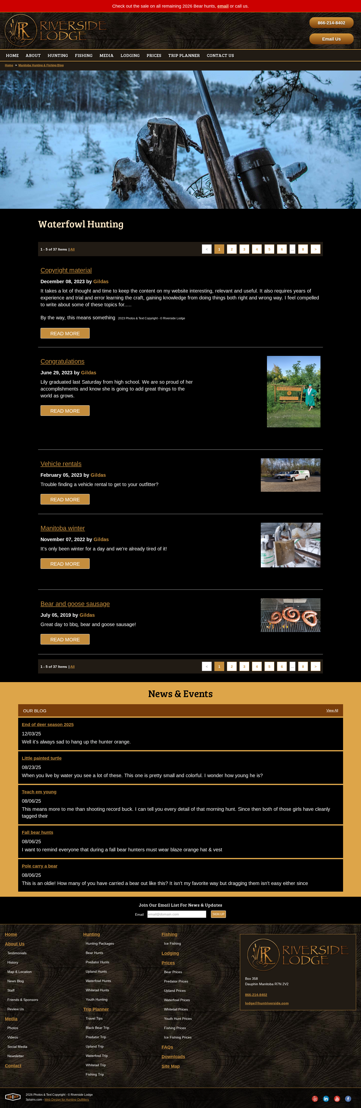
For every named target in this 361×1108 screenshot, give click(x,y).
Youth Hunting (97, 999)
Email (139, 914)
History (12, 962)
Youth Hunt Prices (178, 1019)
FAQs (167, 1047)
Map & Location (19, 972)
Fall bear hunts (37, 832)
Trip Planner (96, 1009)
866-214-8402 (331, 22)
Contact (13, 1065)
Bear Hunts (94, 953)
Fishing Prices (175, 1028)
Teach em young (39, 791)
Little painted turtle (42, 758)
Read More (65, 333)
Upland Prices (175, 991)
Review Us (15, 1009)
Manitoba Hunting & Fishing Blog (41, 65)
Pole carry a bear (39, 866)
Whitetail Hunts (97, 990)
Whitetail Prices (176, 1009)
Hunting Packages (100, 943)
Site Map (171, 1066)
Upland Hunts (96, 971)
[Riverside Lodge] (298, 955)
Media (11, 1018)
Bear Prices (173, 972)
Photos (12, 1028)
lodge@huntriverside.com (267, 1003)
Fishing (169, 934)
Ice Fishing (172, 943)
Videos (12, 1037)
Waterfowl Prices (177, 1000)
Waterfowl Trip (97, 1056)
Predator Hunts (97, 962)
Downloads (173, 1056)
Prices (168, 962)
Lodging (170, 953)
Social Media (17, 1047)
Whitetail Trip (96, 1065)
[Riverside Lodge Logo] (55, 30)
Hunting (91, 934)
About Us (15, 943)
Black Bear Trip (97, 1028)
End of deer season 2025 (48, 724)
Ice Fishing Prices (178, 1037)
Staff (10, 990)
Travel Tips (94, 1018)
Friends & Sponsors (22, 1000)
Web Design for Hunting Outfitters (66, 1099)
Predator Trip (96, 1037)
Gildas (101, 281)
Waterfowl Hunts (98, 981)
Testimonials (17, 953)
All (72, 249)
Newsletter (15, 1056)
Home (9, 65)
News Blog (15, 981)
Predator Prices (176, 981)
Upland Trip (95, 1046)
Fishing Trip (95, 1074)
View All (332, 710)
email (223, 6)
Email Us (331, 39)
